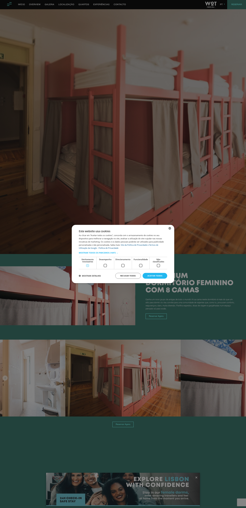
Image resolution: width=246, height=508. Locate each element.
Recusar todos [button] (128, 276)
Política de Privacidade (108, 248)
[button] (123, 253)
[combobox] (169, 228)
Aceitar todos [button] (154, 276)
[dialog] (123, 254)
